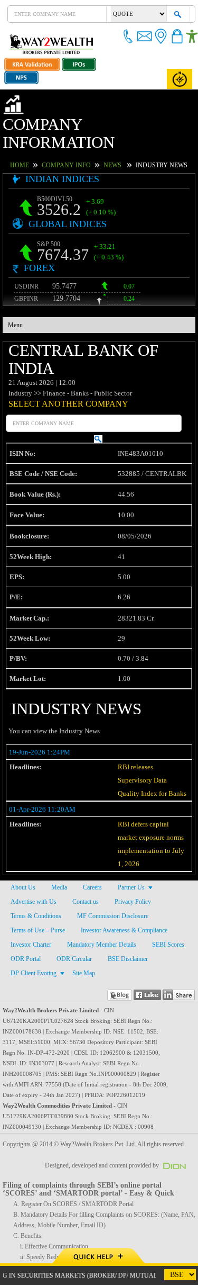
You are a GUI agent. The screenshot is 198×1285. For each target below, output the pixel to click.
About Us (22, 851)
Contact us (85, 865)
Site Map (81, 937)
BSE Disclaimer (123, 923)
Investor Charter (31, 908)
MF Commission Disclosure (111, 880)
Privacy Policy (132, 865)
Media (58, 851)
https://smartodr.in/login (35, 1242)
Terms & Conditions (36, 880)
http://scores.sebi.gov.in (34, 1231)
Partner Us (131, 851)
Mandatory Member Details (103, 908)
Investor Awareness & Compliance (125, 894)
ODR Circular (71, 923)
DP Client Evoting (32, 937)
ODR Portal (25, 923)
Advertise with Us (33, 865)
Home (36, 146)
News (119, 146)
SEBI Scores (170, 908)
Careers (92, 851)
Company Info (78, 146)
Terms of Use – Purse (38, 894)
